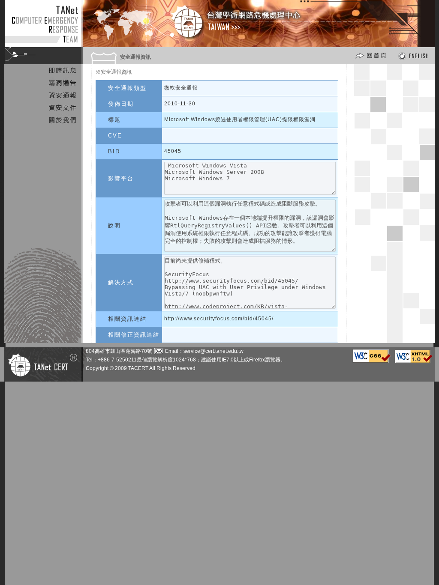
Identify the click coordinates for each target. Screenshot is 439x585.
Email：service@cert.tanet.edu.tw (204, 351)
